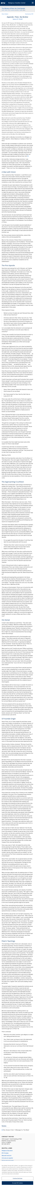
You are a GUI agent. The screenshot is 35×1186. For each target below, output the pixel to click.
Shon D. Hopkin (19, 10)
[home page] (3, 3)
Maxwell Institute (6, 1155)
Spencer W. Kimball (17, 19)
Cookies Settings (17, 1178)
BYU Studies (5, 1153)
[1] (28, 156)
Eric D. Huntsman (11, 10)
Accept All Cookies (17, 1183)
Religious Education (7, 1150)
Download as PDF (29, 13)
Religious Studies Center (16, 3)
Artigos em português (8, 1160)
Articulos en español (7, 1158)
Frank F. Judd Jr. (5, 10)
